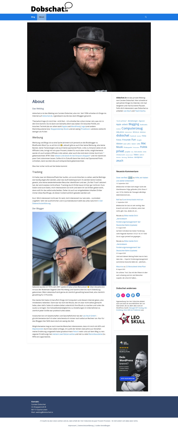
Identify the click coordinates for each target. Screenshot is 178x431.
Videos (136, 155)
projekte (127, 152)
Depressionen (37, 329)
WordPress (75, 126)
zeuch (119, 160)
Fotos (118, 140)
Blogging (134, 124)
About (41, 17)
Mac (143, 143)
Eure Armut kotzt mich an (132, 199)
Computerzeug (132, 128)
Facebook (133, 136)
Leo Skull (127, 111)
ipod (125, 144)
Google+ (139, 140)
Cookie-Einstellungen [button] (102, 425)
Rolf (117, 199)
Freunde (126, 139)
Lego (83, 126)
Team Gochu (140, 111)
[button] (146, 17)
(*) (103, 153)
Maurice (119, 266)
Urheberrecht (120, 155)
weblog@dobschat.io (44, 412)
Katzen (134, 144)
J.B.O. (129, 144)
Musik (66, 129)
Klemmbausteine (95, 334)
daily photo (120, 132)
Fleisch (76, 331)
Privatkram (85, 129)
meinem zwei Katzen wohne (63, 334)
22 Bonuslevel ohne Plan (136, 266)
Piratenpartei (128, 147)
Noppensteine (56, 129)
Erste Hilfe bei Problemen (132, 310)
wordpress (138, 157)
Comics (118, 129)
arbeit (125, 124)
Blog (33, 17)
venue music (129, 155)
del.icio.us (136, 132)
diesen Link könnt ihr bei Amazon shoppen (72, 155)
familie (139, 136)
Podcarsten (136, 147)
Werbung (124, 157)
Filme (144, 136)
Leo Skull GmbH (89, 316)
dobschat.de (47, 116)
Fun (134, 139)
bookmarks (143, 124)
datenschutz (128, 132)
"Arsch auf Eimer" (121, 121)
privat (120, 151)
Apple (64, 126)
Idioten (119, 143)
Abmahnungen (133, 121)
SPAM (144, 152)
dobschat (122, 135)
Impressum (72, 425)
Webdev (118, 157)
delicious (143, 132)
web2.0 (142, 155)
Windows (130, 157)
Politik (143, 147)
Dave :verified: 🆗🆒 (124, 177)
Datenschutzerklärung (86, 425)
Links (138, 144)
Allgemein (142, 121)
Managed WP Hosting (136, 308)
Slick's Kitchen (138, 152)
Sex (132, 152)
